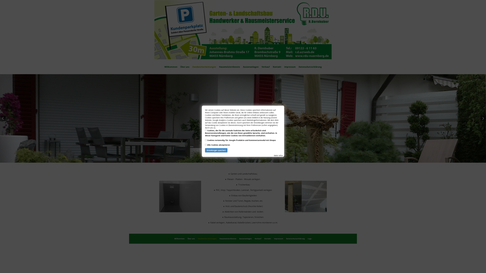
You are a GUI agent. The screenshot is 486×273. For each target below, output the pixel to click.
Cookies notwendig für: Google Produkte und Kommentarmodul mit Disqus (241, 140)
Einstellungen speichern (216, 150)
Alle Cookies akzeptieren (218, 145)
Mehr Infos (278, 155)
